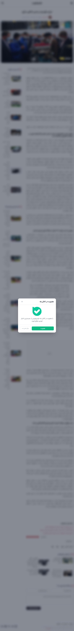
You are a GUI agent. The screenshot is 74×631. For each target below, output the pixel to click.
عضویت (42, 328)
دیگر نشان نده (25, 328)
